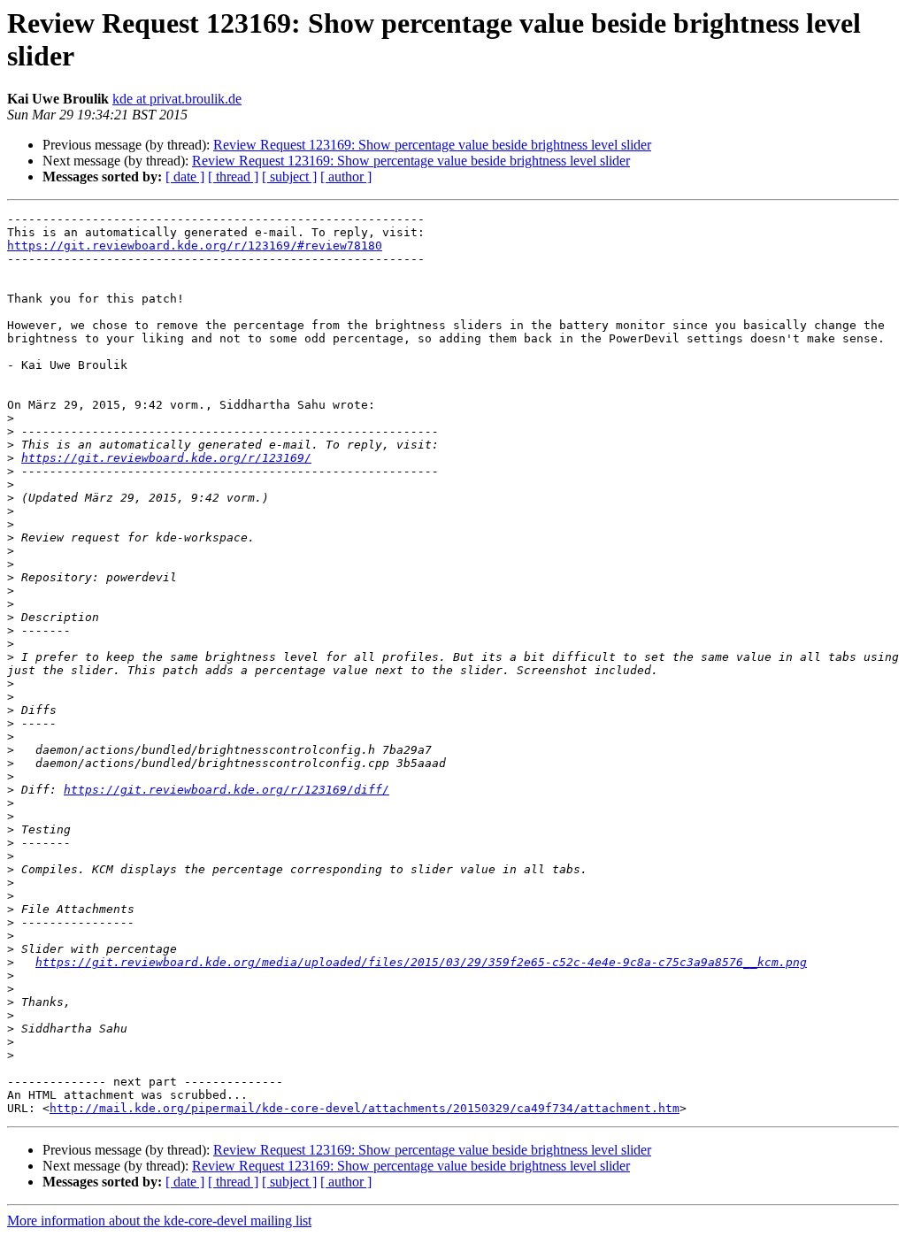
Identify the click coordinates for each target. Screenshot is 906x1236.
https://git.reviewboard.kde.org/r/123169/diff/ (226, 789)
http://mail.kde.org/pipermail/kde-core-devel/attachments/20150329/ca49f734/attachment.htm (365, 1108)
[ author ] (346, 176)
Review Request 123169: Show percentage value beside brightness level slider (432, 144)
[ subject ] (289, 176)
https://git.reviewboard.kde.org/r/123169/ (166, 457)
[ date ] (184, 176)
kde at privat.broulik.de (177, 98)
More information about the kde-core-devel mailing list (159, 1220)
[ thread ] (233, 176)
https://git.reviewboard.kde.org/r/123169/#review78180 (194, 245)
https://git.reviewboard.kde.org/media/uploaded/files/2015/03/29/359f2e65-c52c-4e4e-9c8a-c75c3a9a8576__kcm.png (421, 962)
